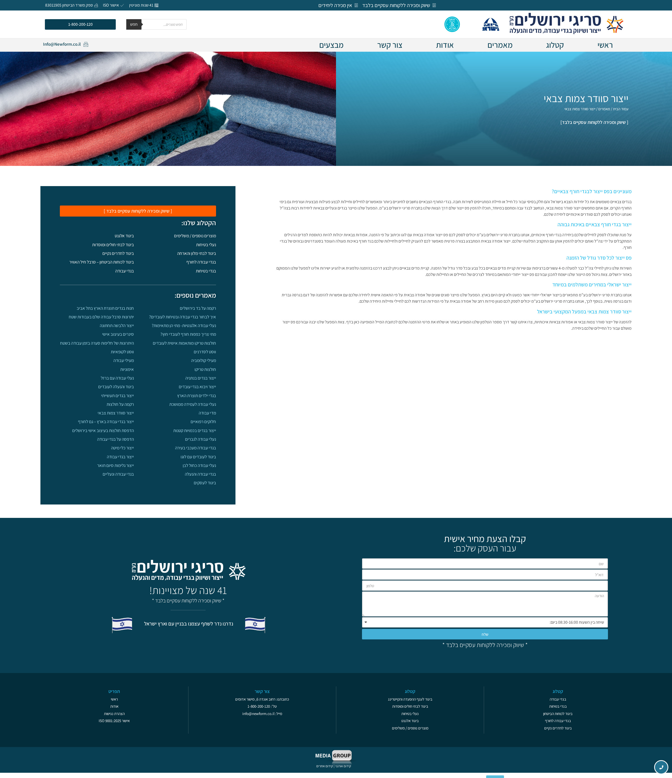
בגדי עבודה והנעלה (200, 474)
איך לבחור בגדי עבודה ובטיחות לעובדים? (182, 317)
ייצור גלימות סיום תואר (115, 465)
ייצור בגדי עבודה (120, 457)
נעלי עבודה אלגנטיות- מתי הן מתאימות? (184, 325)
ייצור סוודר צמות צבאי (116, 413)
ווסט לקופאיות (122, 352)
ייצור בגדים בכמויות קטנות (194, 430)
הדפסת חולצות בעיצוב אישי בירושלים (103, 430)
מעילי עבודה (123, 360)
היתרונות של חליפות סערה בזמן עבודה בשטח (97, 343)
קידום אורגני (343, 766)
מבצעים (331, 45)
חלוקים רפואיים (203, 421)
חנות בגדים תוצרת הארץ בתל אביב (105, 308)
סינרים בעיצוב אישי (118, 334)
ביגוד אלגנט (124, 236)
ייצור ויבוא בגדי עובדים (197, 387)
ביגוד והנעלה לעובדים (116, 387)
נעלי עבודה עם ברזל (117, 378)
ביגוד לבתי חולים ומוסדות (113, 245)
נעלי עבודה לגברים (200, 439)
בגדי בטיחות (206, 271)
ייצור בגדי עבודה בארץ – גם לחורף (106, 421)
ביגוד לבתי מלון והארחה (196, 253)
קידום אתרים (324, 766)
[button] (80, 24)
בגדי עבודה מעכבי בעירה (195, 448)
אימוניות (127, 369)
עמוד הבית (620, 108)
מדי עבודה (207, 413)
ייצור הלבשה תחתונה (117, 325)
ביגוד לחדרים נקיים (118, 253)
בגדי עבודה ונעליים (118, 474)
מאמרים (500, 45)
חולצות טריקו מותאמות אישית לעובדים (184, 343)
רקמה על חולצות (120, 404)
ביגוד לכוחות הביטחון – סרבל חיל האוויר (101, 262)
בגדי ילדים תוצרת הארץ (196, 395)
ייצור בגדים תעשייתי (117, 395)
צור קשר (389, 45)
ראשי (605, 45)
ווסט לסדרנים (205, 352)
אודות (445, 45)
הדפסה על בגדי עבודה (115, 439)
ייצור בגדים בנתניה (200, 378)
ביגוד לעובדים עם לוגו (198, 457)
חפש (134, 24)
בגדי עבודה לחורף (201, 262)
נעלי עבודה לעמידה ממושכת (192, 404)
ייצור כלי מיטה (122, 448)
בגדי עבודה (124, 271)
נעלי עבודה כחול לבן (199, 465)
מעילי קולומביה (203, 360)
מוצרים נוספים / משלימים (195, 236)
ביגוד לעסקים (205, 483)
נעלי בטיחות (206, 245)
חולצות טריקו (205, 369)
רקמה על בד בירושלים (198, 308)
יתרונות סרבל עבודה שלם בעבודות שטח (101, 317)
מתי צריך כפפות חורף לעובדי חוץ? (188, 334)
